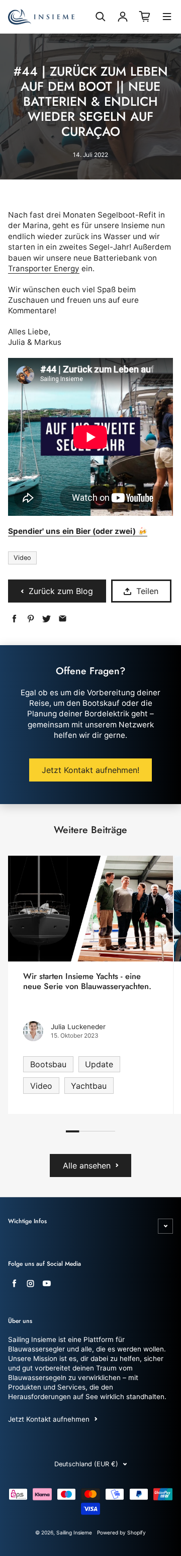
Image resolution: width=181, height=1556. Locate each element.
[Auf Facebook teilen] (14, 619)
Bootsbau (48, 1064)
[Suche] (101, 17)
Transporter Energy (43, 268)
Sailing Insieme (74, 1532)
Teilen (147, 591)
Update (99, 1064)
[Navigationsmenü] (167, 18)
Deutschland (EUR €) (86, 1464)
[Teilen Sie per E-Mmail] (62, 619)
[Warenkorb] (145, 17)
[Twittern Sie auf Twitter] (46, 619)
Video (22, 557)
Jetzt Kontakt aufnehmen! (90, 770)
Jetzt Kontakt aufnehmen (48, 1419)
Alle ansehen (87, 1165)
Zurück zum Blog (61, 591)
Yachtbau (89, 1086)
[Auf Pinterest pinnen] (30, 619)
